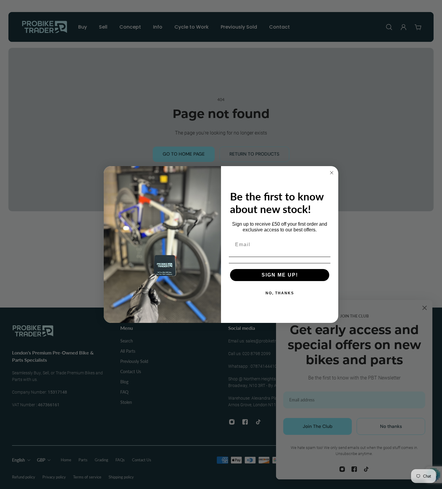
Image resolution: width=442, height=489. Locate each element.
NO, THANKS (280, 293)
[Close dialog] (331, 172)
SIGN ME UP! (280, 274)
